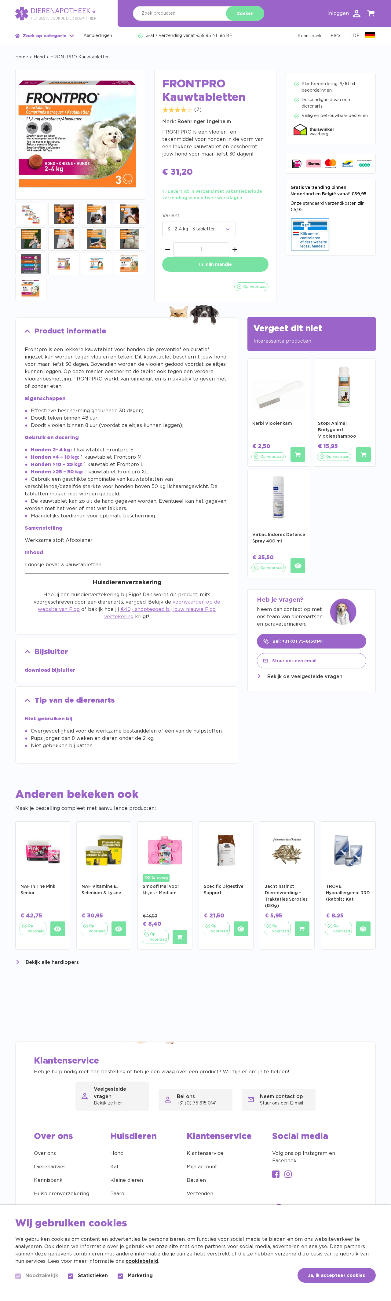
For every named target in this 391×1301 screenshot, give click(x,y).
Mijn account (202, 1166)
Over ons (45, 1153)
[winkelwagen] (371, 14)
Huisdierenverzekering (61, 1193)
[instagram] (288, 1175)
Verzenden (200, 1193)
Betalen (196, 1180)
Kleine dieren (126, 1180)
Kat (114, 1166)
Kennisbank (48, 1180)
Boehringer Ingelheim (204, 121)
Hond (39, 57)
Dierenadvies (50, 1166)
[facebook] (276, 1175)
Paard (117, 1193)
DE (356, 35)
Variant (171, 215)
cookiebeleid (142, 1261)
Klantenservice (205, 1153)
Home (21, 57)
